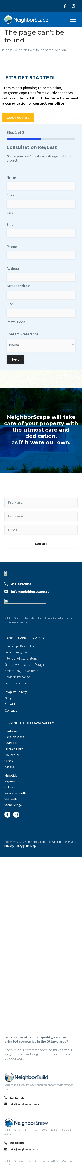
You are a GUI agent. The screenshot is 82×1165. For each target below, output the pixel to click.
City (10, 304)
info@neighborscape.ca (30, 591)
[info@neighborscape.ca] (6, 591)
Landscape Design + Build (22, 646)
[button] (73, 19)
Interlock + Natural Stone (21, 658)
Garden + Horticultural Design (24, 665)
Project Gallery (16, 692)
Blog (8, 698)
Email (11, 224)
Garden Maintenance (18, 683)
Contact (11, 710)
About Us (11, 704)
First (10, 194)
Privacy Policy (13, 846)
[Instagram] (74, 6)
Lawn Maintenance (17, 677)
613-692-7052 (21, 584)
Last (10, 212)
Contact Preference (24, 334)
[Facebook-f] (65, 6)
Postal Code (16, 322)
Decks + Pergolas (16, 652)
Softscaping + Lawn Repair (22, 671)
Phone (12, 246)
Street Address (18, 285)
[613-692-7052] (6, 584)
